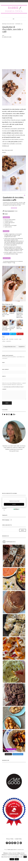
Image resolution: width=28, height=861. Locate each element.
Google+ (21, 843)
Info (25, 856)
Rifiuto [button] (16, 859)
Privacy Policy (20, 386)
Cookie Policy (18, 839)
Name (3, 362)
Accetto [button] (11, 859)
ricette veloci (11, 23)
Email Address (5, 369)
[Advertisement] (14, 54)
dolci (3, 23)
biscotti (3, 339)
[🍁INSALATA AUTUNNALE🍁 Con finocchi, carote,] (14, 648)
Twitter (9, 843)
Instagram (15, 843)
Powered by (4, 509)
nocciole (16, 339)
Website (4, 376)
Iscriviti (14, 504)
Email (18, 843)
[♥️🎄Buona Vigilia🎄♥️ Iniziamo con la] (14, 579)
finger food (6, 23)
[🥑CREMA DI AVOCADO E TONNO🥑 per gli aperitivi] (14, 671)
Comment (4, 389)
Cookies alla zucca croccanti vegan (5, 315)
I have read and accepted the (13, 386)
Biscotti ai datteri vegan (19, 328)
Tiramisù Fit (11, 313)
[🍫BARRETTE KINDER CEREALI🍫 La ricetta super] (14, 556)
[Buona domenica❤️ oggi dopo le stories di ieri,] (14, 718)
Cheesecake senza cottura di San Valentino (5, 328)
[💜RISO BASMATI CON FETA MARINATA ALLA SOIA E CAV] (14, 741)
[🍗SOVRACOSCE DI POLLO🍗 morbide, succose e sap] (14, 625)
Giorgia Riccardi (7, 37)
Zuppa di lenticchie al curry (10, 346)
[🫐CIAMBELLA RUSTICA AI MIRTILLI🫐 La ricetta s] (14, 694)
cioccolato (11, 339)
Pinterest (12, 843)
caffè (7, 339)
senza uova (8, 341)
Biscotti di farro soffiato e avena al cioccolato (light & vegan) (19, 315)
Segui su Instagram (18, 754)
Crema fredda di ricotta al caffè (12, 328)
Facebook (7, 843)
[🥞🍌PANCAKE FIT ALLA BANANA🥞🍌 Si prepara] (14, 602)
